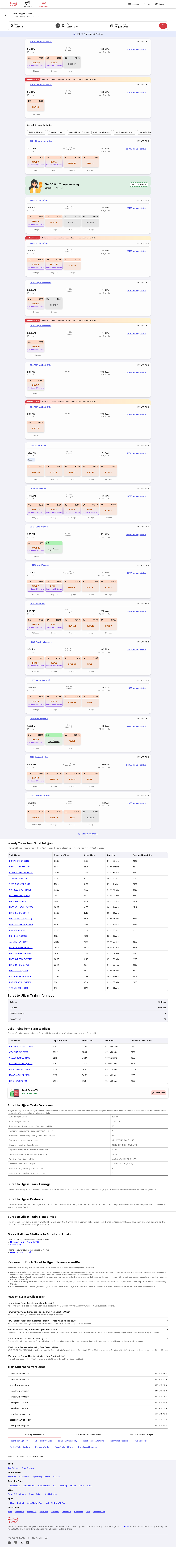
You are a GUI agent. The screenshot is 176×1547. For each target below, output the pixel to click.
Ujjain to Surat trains (29, 1093)
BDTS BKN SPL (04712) (19, 965)
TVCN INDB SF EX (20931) (20, 884)
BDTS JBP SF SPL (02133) (20, 901)
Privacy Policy (35, 1494)
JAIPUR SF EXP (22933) (19, 942)
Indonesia (19, 1512)
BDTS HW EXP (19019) (18, 1081)
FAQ (54, 1485)
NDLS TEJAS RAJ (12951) (20, 1069)
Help (148, 4)
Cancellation (29, 1485)
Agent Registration (41, 1477)
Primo (89, 1485)
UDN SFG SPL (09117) (18, 930)
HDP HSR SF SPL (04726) (20, 982)
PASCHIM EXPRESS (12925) (20, 1064)
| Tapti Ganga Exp (22, 1426)
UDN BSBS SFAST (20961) (20, 890)
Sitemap (63, 1485)
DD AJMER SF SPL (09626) (20, 976)
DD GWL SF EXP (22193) (19, 861)
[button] (58, 25)
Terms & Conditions (17, 1494)
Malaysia (44, 1512)
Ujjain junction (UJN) (20, 1252)
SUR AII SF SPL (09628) (19, 971)
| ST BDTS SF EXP (22, 1374)
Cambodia (66, 1512)
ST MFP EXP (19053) (18, 878)
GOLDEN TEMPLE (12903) (20, 1058)
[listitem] (31, 460)
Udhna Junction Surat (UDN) (25, 1242)
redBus (11, 1503)
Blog (81, 1485)
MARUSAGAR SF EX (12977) (21, 948)
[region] (88, 57)
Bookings (135, 4)
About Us (12, 1477)
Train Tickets (28, 1468)
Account (162, 4)
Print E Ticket (44, 1485)
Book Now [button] (160, 1093)
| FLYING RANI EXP (22, 1391)
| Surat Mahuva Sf (22, 1385)
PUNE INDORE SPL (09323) (20, 919)
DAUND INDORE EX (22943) (21, 1046)
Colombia (78, 1512)
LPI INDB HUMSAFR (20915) (20, 867)
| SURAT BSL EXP (21, 1403)
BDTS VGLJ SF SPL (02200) (21, 907)
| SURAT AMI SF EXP (23, 1414)
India (10, 1512)
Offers (73, 1485)
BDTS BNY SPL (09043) (19, 913)
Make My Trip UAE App (55, 1503)
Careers (57, 1477)
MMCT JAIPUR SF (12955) (20, 1075)
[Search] (163, 26)
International (99, 1512)
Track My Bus (14, 1485)
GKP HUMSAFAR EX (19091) (21, 872)
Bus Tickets (13, 1468)
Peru (88, 1512)
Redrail (20, 1503)
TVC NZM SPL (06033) (19, 988)
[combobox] (33, 26)
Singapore (31, 1512)
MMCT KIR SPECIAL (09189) (21, 924)
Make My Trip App (35, 1503)
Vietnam (55, 1512)
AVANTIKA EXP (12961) (19, 1052)
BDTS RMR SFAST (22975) (20, 959)
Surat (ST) (15, 1244)
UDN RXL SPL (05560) (18, 936)
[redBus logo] (13, 4)
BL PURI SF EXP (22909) (19, 896)
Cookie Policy (50, 1494)
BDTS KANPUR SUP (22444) (21, 953)
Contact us (24, 1477)
